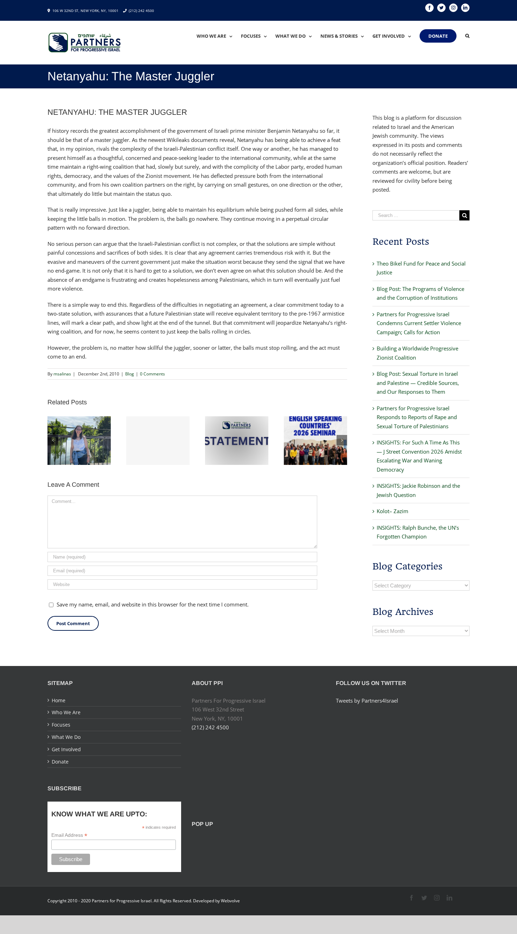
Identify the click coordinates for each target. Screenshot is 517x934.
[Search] (467, 36)
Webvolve (230, 901)
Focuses (61, 724)
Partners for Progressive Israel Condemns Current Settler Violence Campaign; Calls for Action (419, 323)
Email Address (69, 835)
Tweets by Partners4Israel (367, 700)
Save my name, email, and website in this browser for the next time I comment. (153, 604)
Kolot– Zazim (392, 511)
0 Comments (152, 374)
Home (58, 700)
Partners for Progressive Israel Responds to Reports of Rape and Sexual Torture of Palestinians (417, 417)
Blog (129, 374)
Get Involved (66, 749)
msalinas (62, 374)
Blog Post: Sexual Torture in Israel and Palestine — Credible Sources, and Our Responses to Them (418, 382)
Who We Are (66, 712)
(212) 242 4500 (141, 10)
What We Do (66, 737)
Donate (60, 761)
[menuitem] (219, 36)
